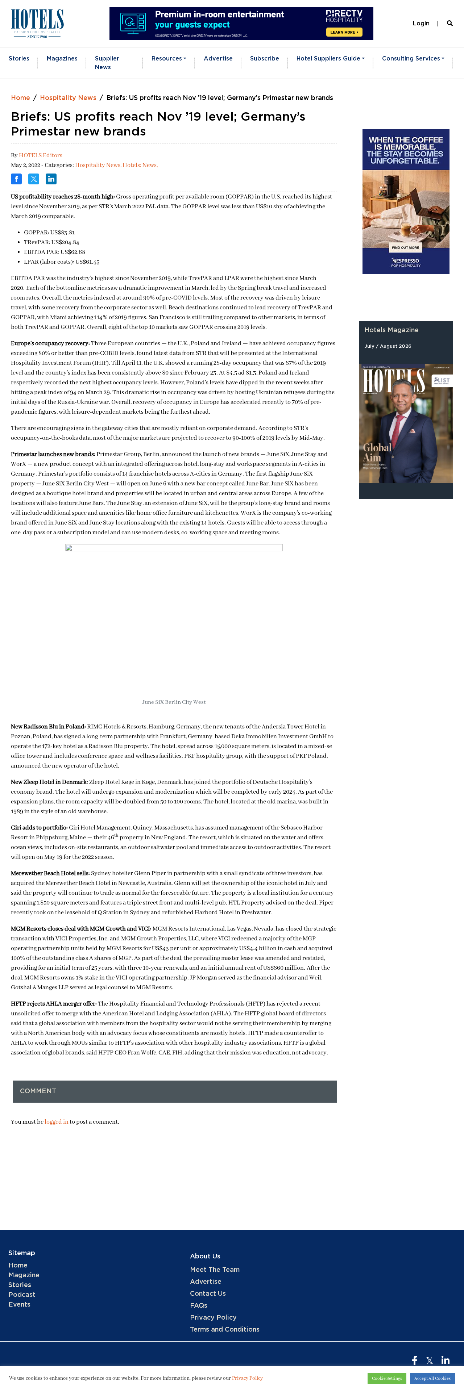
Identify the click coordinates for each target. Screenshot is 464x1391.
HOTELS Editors (40, 155)
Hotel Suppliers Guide (328, 59)
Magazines (62, 59)
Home (20, 98)
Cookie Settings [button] (387, 1378)
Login (421, 23)
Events (19, 1305)
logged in (57, 1122)
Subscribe (264, 59)
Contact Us (208, 1294)
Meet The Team (215, 1270)
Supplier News (107, 63)
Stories (19, 59)
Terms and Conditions (225, 1330)
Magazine (24, 1275)
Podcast (22, 1295)
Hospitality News (68, 98)
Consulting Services (411, 59)
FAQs (198, 1306)
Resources (167, 59)
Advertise (218, 59)
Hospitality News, (99, 165)
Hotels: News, (140, 165)
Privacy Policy (213, 1318)
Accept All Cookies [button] (432, 1378)
